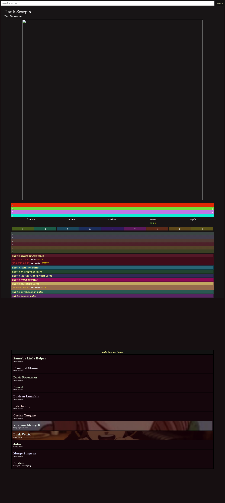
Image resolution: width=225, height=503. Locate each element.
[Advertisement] (106, 325)
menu (220, 3)
